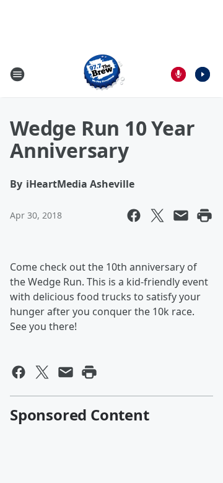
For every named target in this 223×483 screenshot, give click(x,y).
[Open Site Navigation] (17, 74)
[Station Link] (103, 74)
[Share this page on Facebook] (133, 215)
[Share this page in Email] (181, 215)
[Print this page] (204, 215)
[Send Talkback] (178, 74)
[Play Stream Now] (202, 74)
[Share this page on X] (157, 215)
